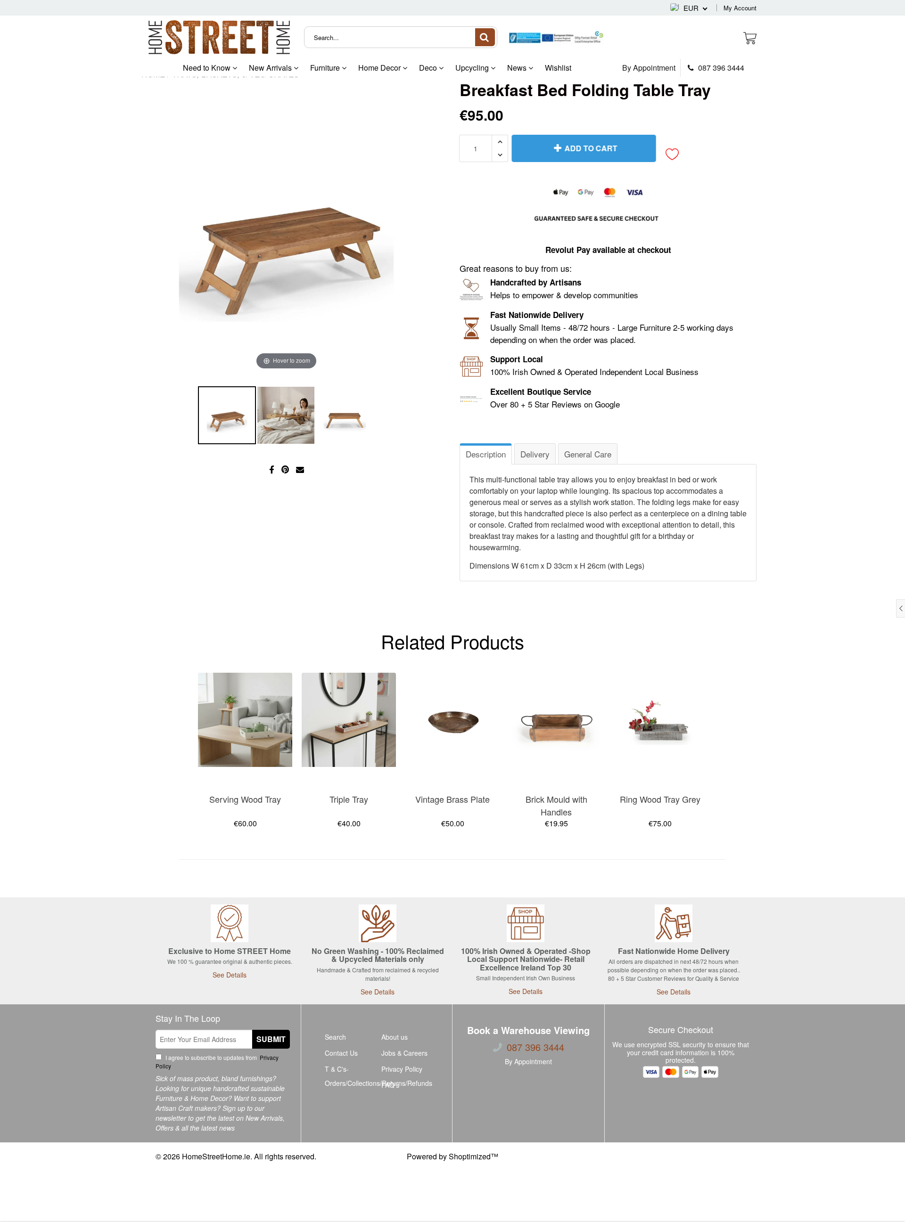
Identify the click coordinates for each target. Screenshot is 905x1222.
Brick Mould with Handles (556, 805)
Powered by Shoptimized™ (452, 1156)
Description (486, 454)
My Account (740, 8)
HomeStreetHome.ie (216, 1156)
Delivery (535, 454)
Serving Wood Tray (245, 799)
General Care (587, 454)
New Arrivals (271, 67)
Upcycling (473, 67)
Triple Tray (348, 799)
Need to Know (207, 67)
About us (394, 1037)
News (517, 67)
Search (335, 1037)
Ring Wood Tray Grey (660, 799)
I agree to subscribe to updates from (217, 1061)
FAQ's (390, 1085)
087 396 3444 (720, 68)
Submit (271, 1039)
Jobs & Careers (404, 1053)
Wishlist (558, 67)
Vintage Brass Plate (452, 799)
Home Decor (380, 67)
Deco (429, 67)
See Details (230, 974)
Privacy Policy (401, 1069)
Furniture (326, 67)
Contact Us (341, 1053)
